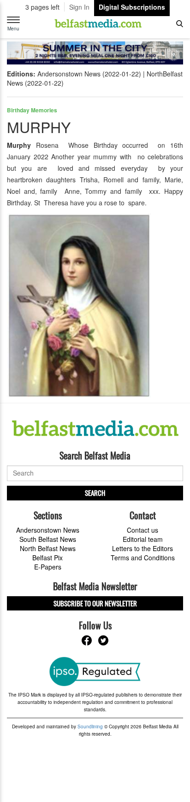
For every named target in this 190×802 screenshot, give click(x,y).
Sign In (79, 7)
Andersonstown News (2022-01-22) (89, 73)
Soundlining (90, 726)
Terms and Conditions (143, 557)
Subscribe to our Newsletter (95, 603)
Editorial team (143, 539)
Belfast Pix (47, 557)
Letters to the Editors (142, 548)
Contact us (142, 530)
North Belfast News (48, 548)
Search (95, 493)
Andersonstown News (47, 530)
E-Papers (47, 566)
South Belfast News (47, 539)
